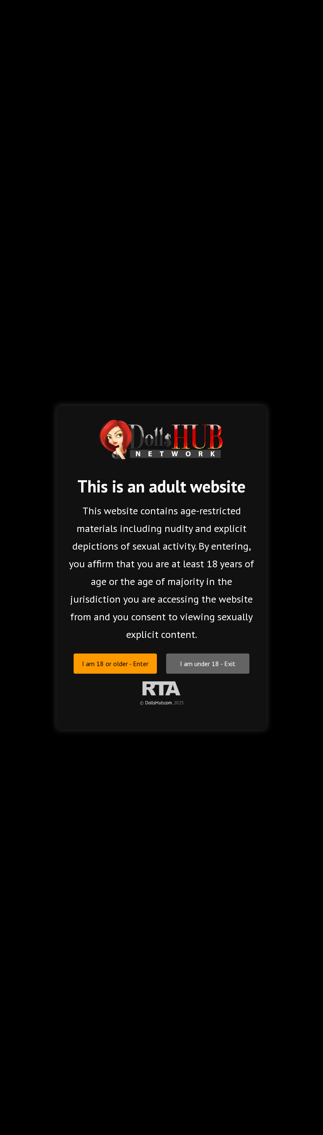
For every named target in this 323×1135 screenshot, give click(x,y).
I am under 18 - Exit (208, 663)
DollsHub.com (158, 702)
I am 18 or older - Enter (115, 663)
